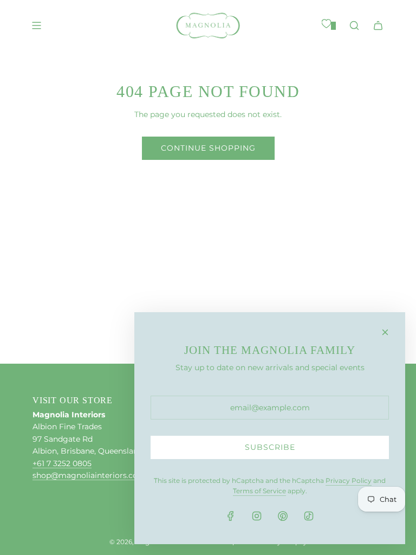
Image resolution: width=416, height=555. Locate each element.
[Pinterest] (283, 516)
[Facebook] (231, 516)
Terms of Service (259, 491)
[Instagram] (257, 516)
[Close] (385, 332)
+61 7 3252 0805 (62, 463)
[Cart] (378, 25)
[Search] (354, 25)
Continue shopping (208, 148)
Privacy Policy (349, 480)
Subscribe (270, 447)
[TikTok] (309, 516)
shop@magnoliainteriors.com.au (94, 475)
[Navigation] (36, 25)
